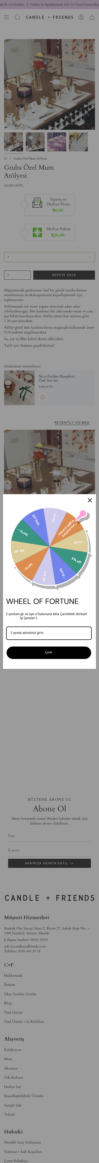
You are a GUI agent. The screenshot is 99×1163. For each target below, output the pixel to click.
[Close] (90, 500)
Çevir (49, 652)
